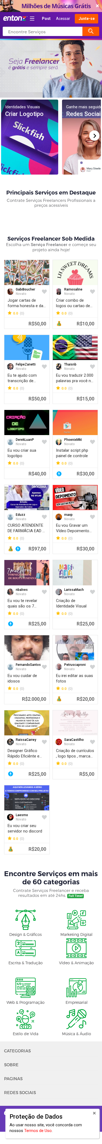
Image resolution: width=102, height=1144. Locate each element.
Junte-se (87, 18)
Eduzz (20, 515)
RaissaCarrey (26, 740)
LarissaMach (74, 590)
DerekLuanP (25, 440)
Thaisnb (70, 364)
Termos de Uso (38, 1130)
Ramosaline (73, 289)
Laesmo (22, 815)
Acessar (63, 18)
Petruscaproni (75, 665)
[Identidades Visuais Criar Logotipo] (29, 136)
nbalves (22, 590)
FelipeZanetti (26, 364)
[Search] (90, 31)
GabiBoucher (25, 289)
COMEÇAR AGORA (49, 6)
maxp (68, 515)
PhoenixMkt (73, 440)
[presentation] (94, 135)
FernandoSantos (28, 665)
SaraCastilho (74, 740)
